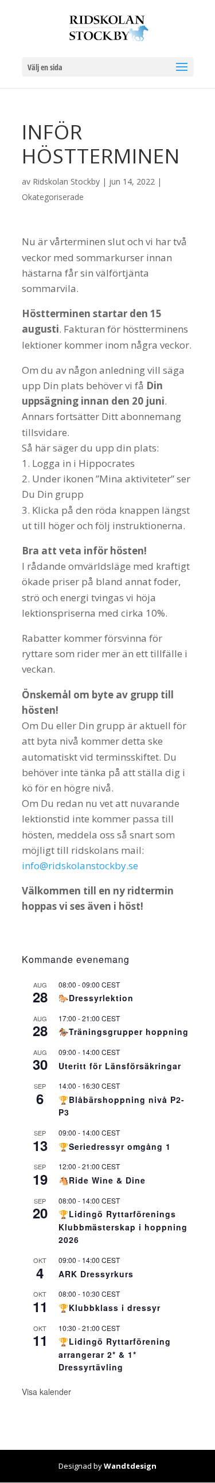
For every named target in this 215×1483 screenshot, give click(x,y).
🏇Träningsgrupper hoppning (123, 1031)
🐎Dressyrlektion (96, 998)
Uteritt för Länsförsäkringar (119, 1066)
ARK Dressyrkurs (96, 1274)
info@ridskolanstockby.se (80, 865)
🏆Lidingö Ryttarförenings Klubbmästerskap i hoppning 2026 (122, 1226)
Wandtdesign (130, 1466)
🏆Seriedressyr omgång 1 (114, 1146)
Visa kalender (46, 1391)
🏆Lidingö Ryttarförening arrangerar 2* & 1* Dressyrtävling (114, 1354)
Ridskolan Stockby (66, 181)
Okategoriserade (53, 196)
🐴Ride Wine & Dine (102, 1180)
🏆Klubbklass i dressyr (109, 1307)
